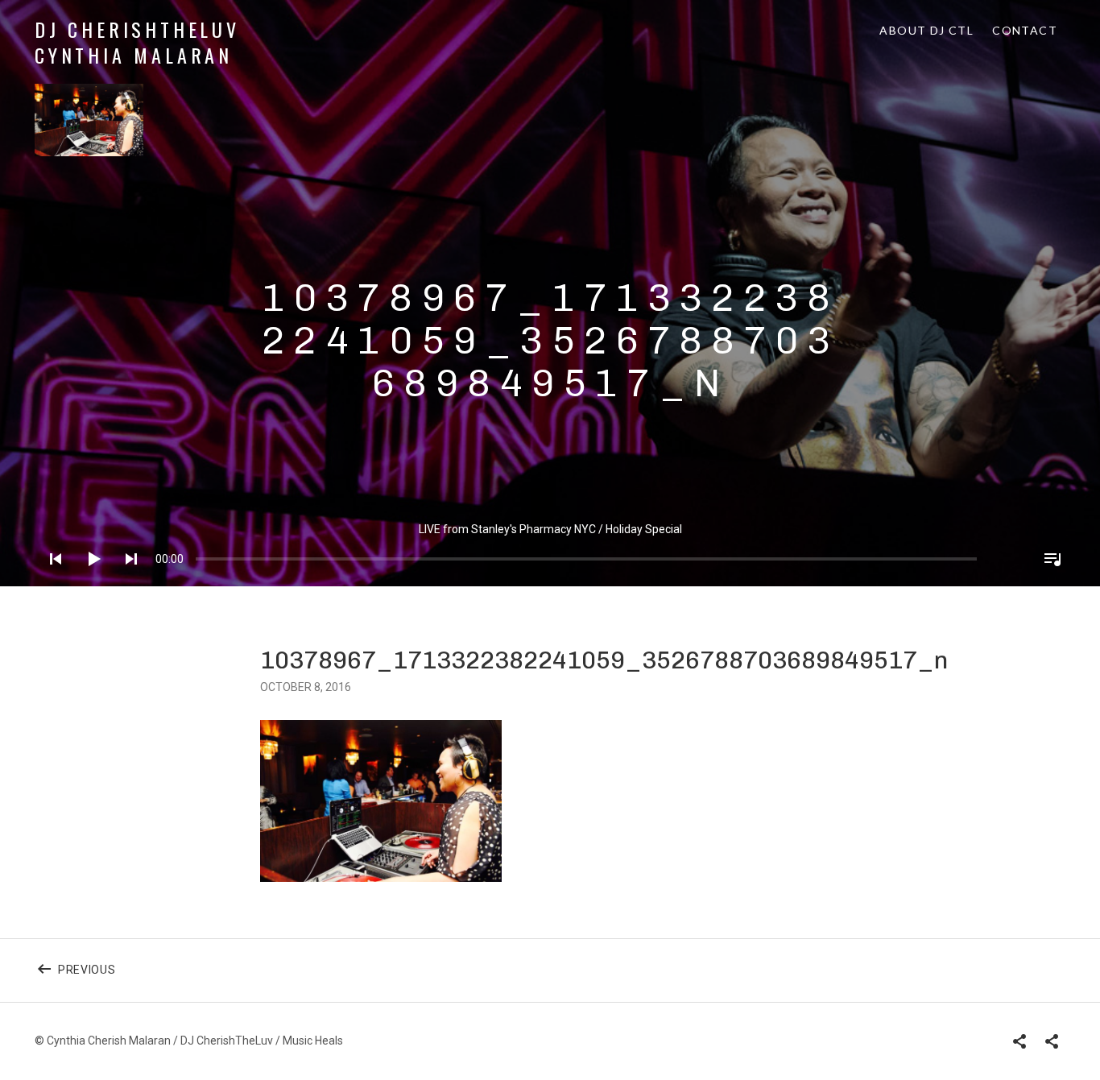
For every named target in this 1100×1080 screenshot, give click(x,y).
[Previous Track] (51, 580)
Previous (251, 972)
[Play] (89, 580)
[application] (550, 546)
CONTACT (1024, 30)
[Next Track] (126, 580)
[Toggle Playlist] (1048, 580)
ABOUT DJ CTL (926, 30)
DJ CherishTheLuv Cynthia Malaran (137, 41)
